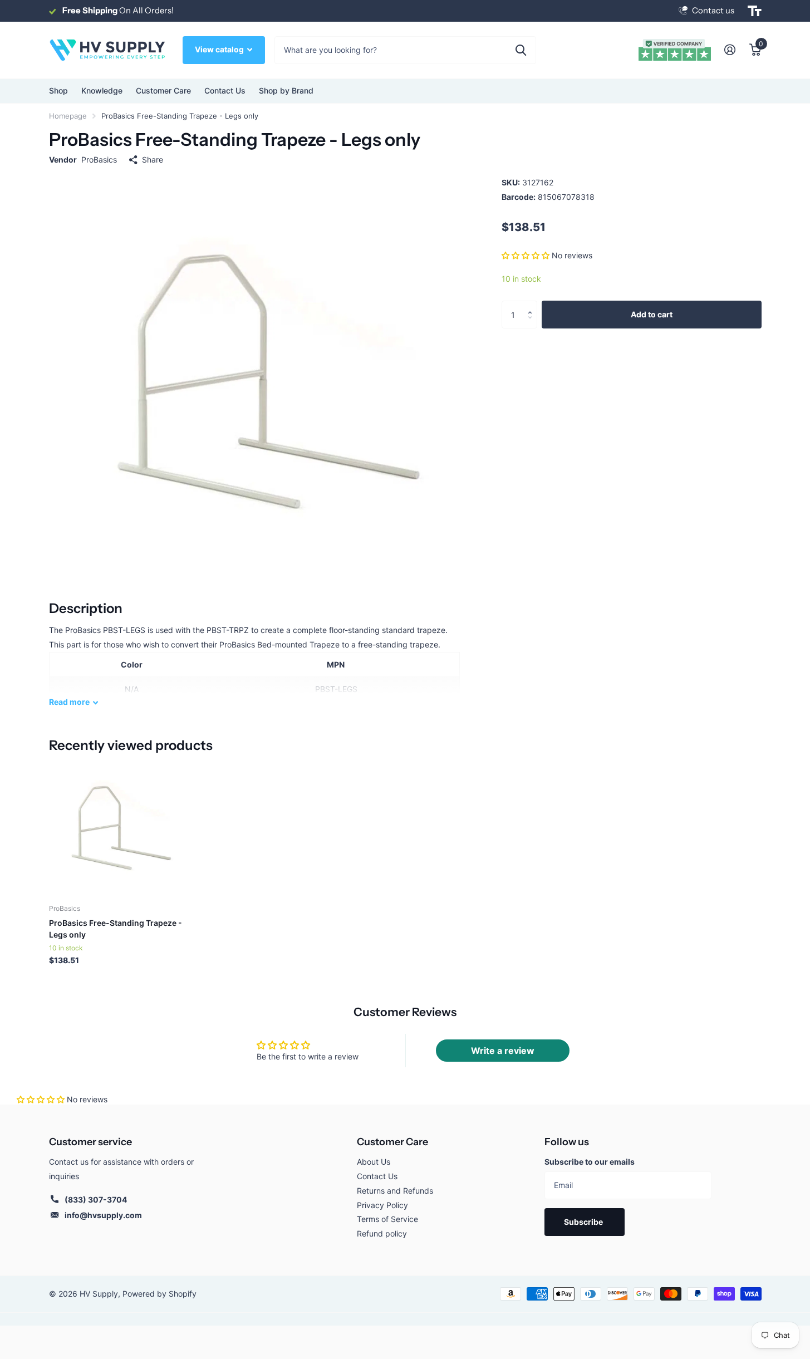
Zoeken (520, 50)
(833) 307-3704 (96, 1199)
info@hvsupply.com (103, 1215)
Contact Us (225, 90)
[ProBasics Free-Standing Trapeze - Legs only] (116, 827)
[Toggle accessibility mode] (755, 11)
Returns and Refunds (395, 1190)
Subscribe (584, 1221)
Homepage (68, 115)
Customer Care (392, 1142)
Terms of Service (387, 1219)
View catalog (220, 49)
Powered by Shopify (159, 1293)
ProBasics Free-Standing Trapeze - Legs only (115, 928)
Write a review (502, 1050)
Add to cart (651, 314)
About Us (373, 1161)
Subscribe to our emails (589, 1161)
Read (69, 702)
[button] (525, 255)
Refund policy (382, 1233)
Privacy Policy (382, 1205)
